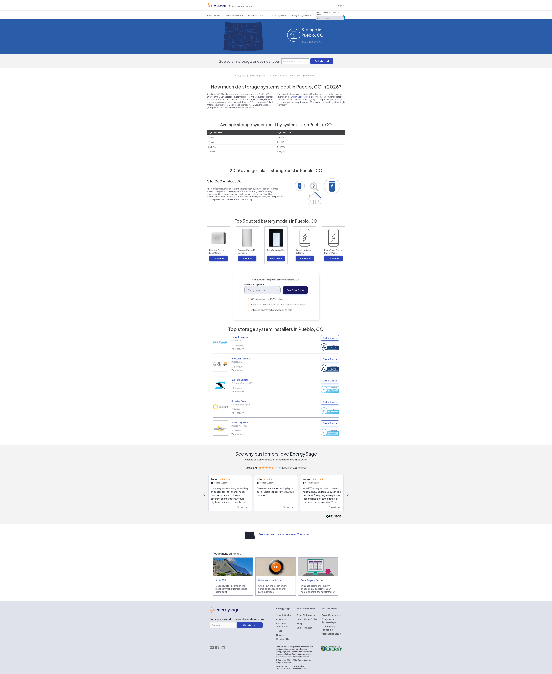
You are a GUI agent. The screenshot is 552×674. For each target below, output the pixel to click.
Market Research (331, 633)
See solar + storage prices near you (249, 61)
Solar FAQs (221, 580)
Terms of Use (281, 666)
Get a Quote (330, 337)
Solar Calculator (306, 615)
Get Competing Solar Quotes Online (327, 13)
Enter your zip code (254, 284)
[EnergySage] (224, 612)
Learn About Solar (307, 619)
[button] (204, 494)
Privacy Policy (298, 666)
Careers (280, 634)
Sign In (341, 5)
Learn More (218, 258)
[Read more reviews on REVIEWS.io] (334, 516)
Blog (299, 623)
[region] (276, 494)
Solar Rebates (305, 627)
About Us (281, 619)
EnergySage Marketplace (303, 96)
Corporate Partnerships (329, 621)
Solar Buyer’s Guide (312, 580)
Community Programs (328, 628)
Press (279, 630)
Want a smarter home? (270, 580)
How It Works (283, 615)
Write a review (237, 348)
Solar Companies (331, 615)
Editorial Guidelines (282, 625)
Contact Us (282, 639)
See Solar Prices (295, 290)
